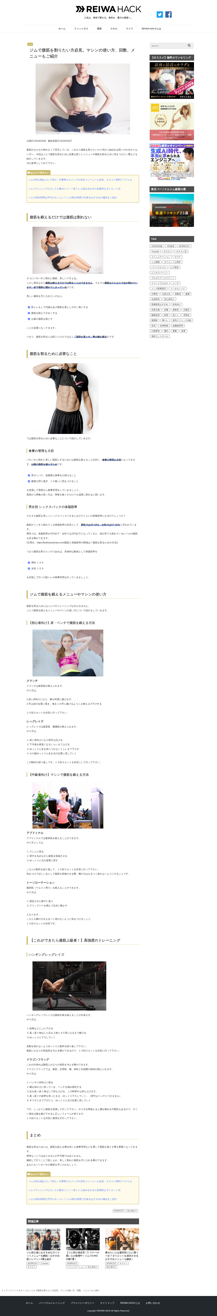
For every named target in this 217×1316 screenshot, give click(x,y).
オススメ (31, 1267)
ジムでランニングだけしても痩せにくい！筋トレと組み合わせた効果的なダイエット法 (74, 188)
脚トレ (165, 320)
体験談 (178, 294)
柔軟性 (176, 310)
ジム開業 (155, 262)
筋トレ (176, 315)
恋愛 (166, 310)
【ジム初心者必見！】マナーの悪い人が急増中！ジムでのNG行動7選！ (82, 1255)
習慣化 (186, 315)
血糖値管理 (178, 325)
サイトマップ (107, 1303)
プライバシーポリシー (82, 1303)
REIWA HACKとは (151, 29)
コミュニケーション (75, 1267)
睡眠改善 (155, 315)
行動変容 (155, 331)
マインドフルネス (159, 283)
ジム (30, 44)
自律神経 (164, 325)
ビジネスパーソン (159, 272)
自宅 (153, 325)
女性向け (176, 304)
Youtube (44, 1263)
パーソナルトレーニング (52, 1303)
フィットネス (81, 29)
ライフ (129, 29)
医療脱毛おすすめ (159, 304)
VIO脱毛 (170, 246)
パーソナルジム (158, 267)
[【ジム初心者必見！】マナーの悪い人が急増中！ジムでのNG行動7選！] (83, 1230)
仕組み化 (166, 294)
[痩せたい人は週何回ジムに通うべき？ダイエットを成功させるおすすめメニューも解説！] (122, 1230)
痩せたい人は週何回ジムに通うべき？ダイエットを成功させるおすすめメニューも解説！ (121, 1255)
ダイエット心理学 (172, 262)
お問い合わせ (153, 1303)
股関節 (154, 320)
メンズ (175, 283)
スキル (113, 29)
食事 (183, 331)
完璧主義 (155, 310)
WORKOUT (119, 1211)
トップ (4, 1290)
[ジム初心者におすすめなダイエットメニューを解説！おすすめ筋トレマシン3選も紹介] (43, 1230)
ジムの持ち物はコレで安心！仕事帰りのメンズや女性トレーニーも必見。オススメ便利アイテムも (80, 179)
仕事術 (154, 294)
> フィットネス (15, 1290)
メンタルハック (177, 288)
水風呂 (186, 310)
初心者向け (132, 1211)
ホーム (62, 29)
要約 (166, 331)
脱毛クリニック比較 (182, 320)
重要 (175, 331)
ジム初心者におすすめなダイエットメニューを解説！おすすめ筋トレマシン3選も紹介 (43, 1255)
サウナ (177, 257)
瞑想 (166, 315)
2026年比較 (156, 246)
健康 (187, 294)
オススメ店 (181, 251)
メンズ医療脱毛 (158, 288)
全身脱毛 (155, 299)
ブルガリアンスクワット (162, 278)
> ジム (25, 1290)
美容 (99, 29)
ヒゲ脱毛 (174, 267)
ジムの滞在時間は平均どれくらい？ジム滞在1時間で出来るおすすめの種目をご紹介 (72, 197)
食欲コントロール (159, 336)
